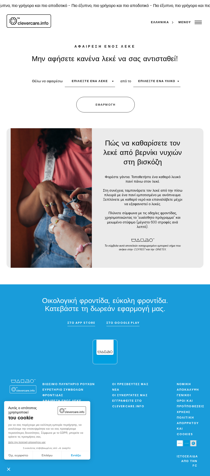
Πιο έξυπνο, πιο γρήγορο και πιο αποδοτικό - (107, 6)
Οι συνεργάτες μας (130, 395)
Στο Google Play (123, 323)
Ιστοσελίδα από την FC (187, 461)
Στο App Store (81, 323)
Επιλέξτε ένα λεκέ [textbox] (90, 81)
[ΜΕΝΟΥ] (197, 22)
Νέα (115, 389)
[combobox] (90, 82)
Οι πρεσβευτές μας (130, 384)
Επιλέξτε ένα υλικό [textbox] (157, 81)
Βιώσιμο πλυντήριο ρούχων (68, 384)
